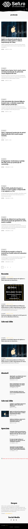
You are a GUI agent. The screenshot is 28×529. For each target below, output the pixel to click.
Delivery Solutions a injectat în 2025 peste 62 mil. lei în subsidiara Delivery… (17, 420)
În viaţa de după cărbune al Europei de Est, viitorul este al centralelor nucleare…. (17, 440)
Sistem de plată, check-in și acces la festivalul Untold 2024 (17, 392)
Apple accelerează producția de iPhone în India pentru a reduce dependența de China (11, 40)
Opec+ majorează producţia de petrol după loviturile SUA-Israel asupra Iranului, (13, 134)
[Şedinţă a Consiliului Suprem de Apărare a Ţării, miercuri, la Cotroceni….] (14, 330)
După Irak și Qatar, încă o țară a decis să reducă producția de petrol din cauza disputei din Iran (13, 71)
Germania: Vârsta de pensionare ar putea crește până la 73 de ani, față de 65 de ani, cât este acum (18, 432)
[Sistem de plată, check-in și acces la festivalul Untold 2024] (5, 394)
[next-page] (10, 267)
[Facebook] (11, 520)
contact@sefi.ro (8, 513)
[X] (16, 520)
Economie (4, 37)
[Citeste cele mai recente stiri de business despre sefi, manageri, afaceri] (14, 4)
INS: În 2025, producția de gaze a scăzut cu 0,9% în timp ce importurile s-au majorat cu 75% (13, 189)
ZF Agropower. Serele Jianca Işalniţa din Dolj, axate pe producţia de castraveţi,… (13, 162)
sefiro (2, 49)
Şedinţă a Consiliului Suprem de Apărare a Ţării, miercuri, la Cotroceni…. (18, 405)
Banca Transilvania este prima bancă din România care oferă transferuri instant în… (17, 385)
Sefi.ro (7, 525)
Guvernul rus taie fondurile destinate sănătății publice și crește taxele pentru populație (17, 448)
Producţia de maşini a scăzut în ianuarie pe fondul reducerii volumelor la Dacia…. (14, 253)
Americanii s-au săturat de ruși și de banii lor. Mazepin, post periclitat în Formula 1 (18, 377)
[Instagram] (13, 520)
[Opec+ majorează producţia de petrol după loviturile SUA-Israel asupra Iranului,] (14, 123)
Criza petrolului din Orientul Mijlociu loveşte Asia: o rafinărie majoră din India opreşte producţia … (13, 103)
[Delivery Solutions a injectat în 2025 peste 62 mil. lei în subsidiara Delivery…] (5, 422)
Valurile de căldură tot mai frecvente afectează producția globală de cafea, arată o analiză (13, 220)
